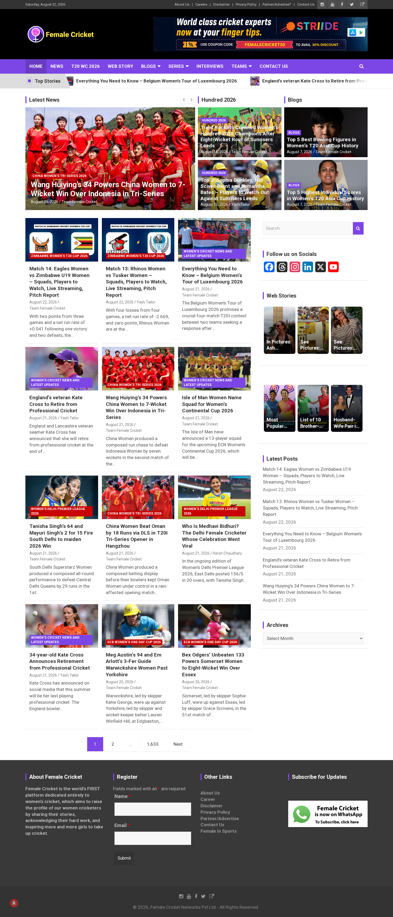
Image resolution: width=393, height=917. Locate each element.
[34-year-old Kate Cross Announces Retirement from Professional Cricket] (61, 626)
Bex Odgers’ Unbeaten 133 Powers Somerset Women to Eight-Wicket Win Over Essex (213, 665)
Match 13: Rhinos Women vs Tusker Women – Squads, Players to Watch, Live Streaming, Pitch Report (136, 282)
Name (122, 796)
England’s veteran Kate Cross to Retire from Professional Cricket (56, 404)
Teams (239, 66)
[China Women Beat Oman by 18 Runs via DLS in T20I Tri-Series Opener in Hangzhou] (138, 497)
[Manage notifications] (14, 903)
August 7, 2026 (299, 152)
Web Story (120, 66)
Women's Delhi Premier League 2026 (58, 511)
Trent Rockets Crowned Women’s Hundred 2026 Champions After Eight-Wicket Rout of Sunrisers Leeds (239, 136)
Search (358, 228)
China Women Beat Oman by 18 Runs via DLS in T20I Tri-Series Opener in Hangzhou (137, 536)
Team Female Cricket (79, 202)
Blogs (148, 66)
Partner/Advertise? (277, 4)
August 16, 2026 (214, 152)
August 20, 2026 (119, 682)
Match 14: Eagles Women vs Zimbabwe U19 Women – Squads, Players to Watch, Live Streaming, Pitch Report (59, 282)
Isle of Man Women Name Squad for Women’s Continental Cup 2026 (212, 404)
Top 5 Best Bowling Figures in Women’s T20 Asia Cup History (323, 142)
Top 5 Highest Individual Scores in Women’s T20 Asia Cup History (325, 195)
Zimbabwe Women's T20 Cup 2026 (59, 256)
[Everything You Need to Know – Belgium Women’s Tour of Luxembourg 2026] (214, 240)
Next (178, 744)
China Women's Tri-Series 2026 (59, 176)
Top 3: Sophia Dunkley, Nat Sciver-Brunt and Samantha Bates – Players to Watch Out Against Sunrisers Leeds (235, 189)
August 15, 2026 (214, 204)
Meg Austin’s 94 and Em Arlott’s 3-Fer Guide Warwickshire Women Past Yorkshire (137, 665)
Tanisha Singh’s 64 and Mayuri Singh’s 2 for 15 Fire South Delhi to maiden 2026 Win (61, 536)
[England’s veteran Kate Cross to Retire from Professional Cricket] (61, 368)
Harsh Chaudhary (227, 553)
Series (176, 66)
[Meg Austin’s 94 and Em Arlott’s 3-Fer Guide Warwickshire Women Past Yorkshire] (138, 626)
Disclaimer (221, 4)
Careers (201, 4)
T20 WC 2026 (85, 66)
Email (122, 825)
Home (36, 66)
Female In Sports (219, 831)
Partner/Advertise (220, 818)
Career (208, 799)
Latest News (44, 100)
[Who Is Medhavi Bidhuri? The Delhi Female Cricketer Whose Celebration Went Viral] (214, 497)
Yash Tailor (240, 204)
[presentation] (183, 100)
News (57, 66)
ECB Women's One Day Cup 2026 (134, 642)
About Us (182, 4)
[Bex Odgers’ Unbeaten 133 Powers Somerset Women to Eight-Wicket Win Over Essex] (214, 626)
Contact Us (305, 4)
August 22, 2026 (43, 302)
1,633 (153, 744)
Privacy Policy (246, 4)
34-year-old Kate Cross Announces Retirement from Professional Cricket (59, 661)
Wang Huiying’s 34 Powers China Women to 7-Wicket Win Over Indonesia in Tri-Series (108, 189)
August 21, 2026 (44, 202)
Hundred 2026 (219, 100)
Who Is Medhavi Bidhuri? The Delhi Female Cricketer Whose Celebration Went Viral (214, 536)
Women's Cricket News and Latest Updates (208, 254)
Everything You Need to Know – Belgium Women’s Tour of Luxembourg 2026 (212, 275)
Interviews (210, 66)
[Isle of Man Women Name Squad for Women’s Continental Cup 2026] (214, 368)
